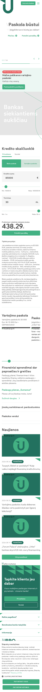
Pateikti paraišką (29, 35)
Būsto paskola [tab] (11, 163)
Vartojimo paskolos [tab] (30, 163)
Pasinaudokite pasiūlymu (13, 87)
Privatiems (21, 599)
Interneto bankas (28, 3)
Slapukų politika (16, 673)
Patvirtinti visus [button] (21, 681)
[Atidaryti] (38, 617)
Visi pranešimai (21, 557)
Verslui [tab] (17, 154)
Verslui (21, 605)
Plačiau (11, 35)
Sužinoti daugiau (9, 398)
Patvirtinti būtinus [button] (21, 687)
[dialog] (21, 666)
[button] (34, 58)
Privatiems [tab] (6, 154)
